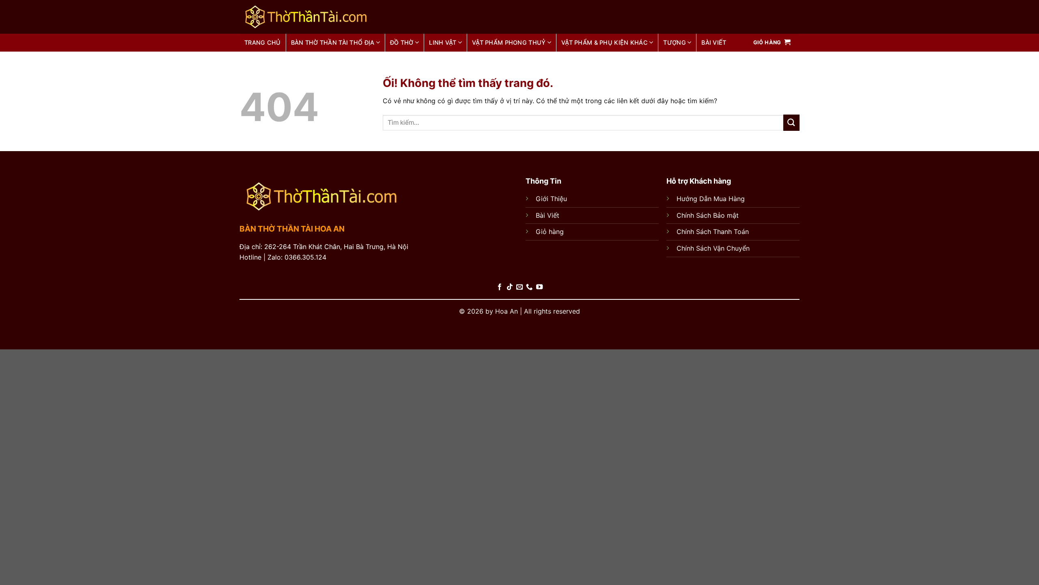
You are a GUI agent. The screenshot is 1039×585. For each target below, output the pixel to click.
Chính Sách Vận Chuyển (713, 248)
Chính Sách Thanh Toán (713, 232)
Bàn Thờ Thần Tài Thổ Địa (333, 42)
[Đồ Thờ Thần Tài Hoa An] (327, 17)
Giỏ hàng (550, 232)
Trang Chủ (262, 42)
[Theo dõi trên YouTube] (539, 287)
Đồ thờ (402, 42)
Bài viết (713, 42)
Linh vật (442, 42)
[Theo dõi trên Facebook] (499, 287)
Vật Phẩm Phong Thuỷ (508, 42)
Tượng (674, 42)
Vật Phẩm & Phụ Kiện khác (604, 42)
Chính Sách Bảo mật (708, 215)
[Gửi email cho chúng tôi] (519, 287)
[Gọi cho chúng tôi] (529, 287)
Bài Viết (547, 215)
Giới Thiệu (551, 199)
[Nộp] (791, 122)
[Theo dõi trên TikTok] (509, 287)
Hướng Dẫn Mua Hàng (711, 199)
